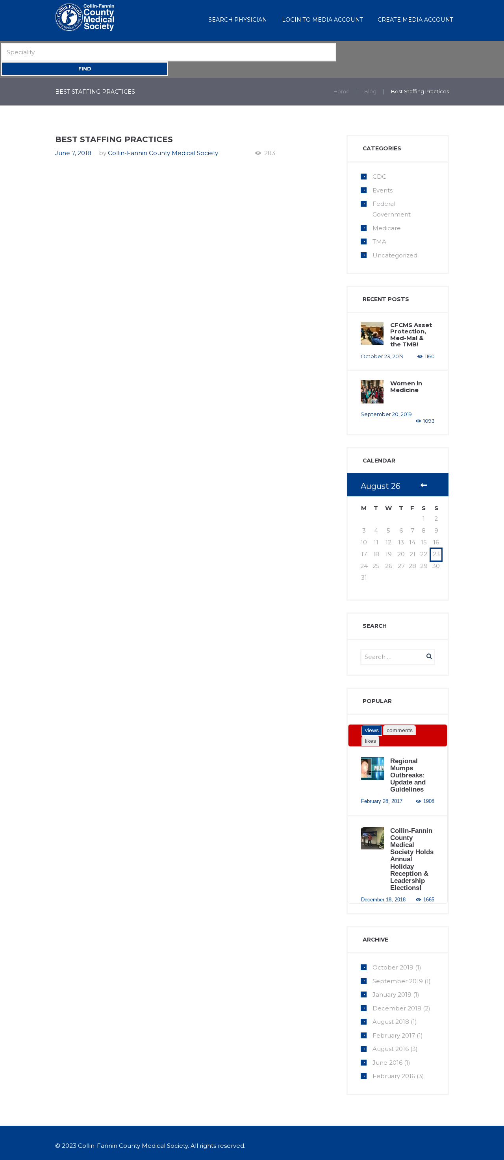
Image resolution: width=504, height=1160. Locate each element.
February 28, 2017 (381, 801)
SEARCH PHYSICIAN (237, 19)
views (372, 730)
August (390, 1021)
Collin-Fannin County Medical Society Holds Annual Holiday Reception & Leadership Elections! (412, 859)
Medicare (386, 228)
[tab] (371, 730)
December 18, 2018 (383, 900)
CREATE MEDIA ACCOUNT (415, 19)
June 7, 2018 (73, 153)
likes (370, 741)
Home (342, 91)
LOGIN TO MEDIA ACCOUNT (322, 19)
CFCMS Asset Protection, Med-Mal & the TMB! (411, 334)
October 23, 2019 (382, 356)
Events (382, 190)
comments (400, 730)
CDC (379, 176)
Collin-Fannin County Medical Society (163, 153)
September (397, 981)
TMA (379, 241)
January (391, 994)
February (393, 1035)
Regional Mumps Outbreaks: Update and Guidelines (408, 775)
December (396, 1008)
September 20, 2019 (386, 414)
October (392, 967)
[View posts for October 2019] (424, 486)
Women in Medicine (406, 386)
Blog (370, 91)
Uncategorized (394, 255)
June (387, 1062)
